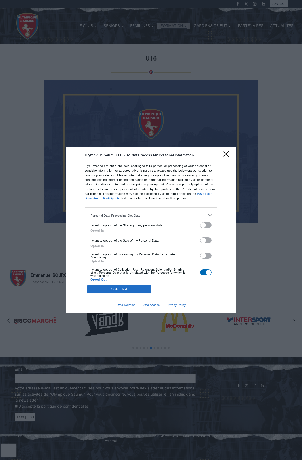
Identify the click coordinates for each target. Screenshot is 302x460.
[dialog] (151, 230)
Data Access (151, 305)
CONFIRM (119, 289)
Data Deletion (126, 305)
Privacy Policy (176, 305)
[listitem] (151, 215)
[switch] (206, 225)
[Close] (227, 155)
